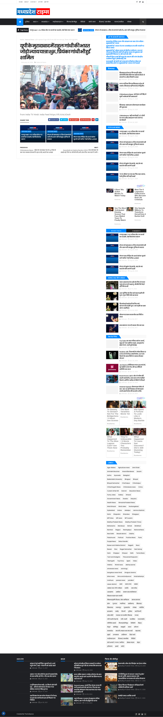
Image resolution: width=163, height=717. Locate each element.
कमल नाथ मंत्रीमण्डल (129, 592)
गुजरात (115, 604)
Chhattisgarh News (114, 487)
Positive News (131, 537)
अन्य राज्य (128, 584)
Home (21, 2)
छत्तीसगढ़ (131, 604)
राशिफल (124, 635)
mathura (110, 580)
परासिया (132, 619)
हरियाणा (109, 646)
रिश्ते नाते (132, 635)
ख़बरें (116, 646)
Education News (134, 491)
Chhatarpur (137, 483)
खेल (108, 604)
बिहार (140, 623)
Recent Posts (116, 231)
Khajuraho (117, 514)
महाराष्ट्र (137, 631)
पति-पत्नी (124, 619)
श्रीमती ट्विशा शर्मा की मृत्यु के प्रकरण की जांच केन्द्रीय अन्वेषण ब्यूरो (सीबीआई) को (124, 58)
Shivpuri (124, 553)
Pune (140, 537)
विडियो (83, 22)
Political (120, 537)
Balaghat (126, 475)
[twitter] (140, 2)
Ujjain (128, 561)
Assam (139, 471)
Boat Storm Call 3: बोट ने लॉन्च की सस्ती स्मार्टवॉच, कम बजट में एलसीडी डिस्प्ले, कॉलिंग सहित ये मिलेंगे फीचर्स (131, 378)
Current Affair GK (113, 491)
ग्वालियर (122, 604)
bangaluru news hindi (114, 572)
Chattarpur (126, 483)
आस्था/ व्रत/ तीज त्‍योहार (114, 588)
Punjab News (111, 541)
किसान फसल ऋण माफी (114, 596)
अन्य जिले (40, 2)
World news (119, 565)
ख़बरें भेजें (46, 2)
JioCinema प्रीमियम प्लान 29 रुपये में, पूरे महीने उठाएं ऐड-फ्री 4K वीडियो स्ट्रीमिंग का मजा (132, 367)
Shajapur (116, 553)
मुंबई (108, 635)
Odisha (131, 534)
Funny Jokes (111, 495)
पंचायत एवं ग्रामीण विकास (124, 615)
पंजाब (136, 615)
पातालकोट (141, 619)
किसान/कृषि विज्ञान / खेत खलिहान (118, 600)
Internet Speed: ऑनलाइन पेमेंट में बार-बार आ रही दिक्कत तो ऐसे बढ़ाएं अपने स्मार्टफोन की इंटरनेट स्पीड (131, 389)
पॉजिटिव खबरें (111, 623)
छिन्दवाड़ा (110, 607)
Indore (119, 510)
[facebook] (137, 2)
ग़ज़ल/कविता (119, 22)
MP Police (110, 518)
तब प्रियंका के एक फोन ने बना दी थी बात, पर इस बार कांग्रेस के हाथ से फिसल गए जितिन (43, 698)
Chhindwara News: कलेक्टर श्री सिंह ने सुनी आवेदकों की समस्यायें (132, 95)
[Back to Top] (145, 714)
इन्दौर (126, 588)
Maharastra (111, 526)
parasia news (120, 580)
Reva (137, 545)
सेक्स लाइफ (130, 642)
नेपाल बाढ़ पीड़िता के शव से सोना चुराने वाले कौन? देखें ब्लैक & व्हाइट (85, 138)
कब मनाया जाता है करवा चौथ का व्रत (131, 325)
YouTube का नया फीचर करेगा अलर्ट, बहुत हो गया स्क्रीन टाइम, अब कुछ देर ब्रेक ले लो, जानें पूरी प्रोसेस (132, 343)
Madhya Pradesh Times (133, 522)
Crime (140, 487)
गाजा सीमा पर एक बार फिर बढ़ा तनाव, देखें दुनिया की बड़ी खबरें (132, 175)
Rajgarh (130, 545)
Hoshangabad (133, 506)
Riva (115, 549)
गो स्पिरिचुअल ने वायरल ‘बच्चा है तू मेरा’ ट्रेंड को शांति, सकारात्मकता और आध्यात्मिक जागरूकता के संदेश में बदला (131, 676)
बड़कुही (123, 627)
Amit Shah (135, 467)
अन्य (120, 584)
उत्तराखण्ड (110, 592)
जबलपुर (118, 607)
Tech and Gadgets (113, 557)
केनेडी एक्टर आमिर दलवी (127, 696)
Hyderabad (111, 510)
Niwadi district (121, 534)
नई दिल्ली (138, 611)
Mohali (129, 526)
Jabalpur (127, 510)
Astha (109, 475)
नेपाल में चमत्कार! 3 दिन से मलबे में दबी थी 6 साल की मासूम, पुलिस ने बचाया (103, 30)
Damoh (124, 491)
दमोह (117, 611)
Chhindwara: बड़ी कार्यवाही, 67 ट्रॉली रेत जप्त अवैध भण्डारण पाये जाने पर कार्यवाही (132, 117)
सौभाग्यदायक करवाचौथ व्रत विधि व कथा (131, 315)
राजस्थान (116, 635)
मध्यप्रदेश (44, 22)
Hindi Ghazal (111, 506)
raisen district (112, 584)
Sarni (109, 553)
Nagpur (118, 530)
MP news (119, 518)
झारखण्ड (110, 611)
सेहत (138, 642)
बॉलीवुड (115, 627)
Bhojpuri (127, 479)
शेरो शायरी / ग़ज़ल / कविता (115, 642)
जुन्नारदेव (127, 607)
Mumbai (110, 530)
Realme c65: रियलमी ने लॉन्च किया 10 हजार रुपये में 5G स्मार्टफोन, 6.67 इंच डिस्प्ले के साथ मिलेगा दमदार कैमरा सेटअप (132, 355)
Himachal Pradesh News (127, 502)
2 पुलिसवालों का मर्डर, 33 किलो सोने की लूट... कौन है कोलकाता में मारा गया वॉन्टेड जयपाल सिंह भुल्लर (43, 687)
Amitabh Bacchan (113, 471)
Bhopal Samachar (113, 483)
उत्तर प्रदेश (134, 588)
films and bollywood (124, 576)
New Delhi (110, 534)
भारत (35, 22)
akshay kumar (130, 565)
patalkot (131, 580)
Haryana (133, 499)
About (26, 2)
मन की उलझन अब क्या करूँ (124, 631)
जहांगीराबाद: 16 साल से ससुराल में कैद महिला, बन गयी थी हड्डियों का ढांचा (87, 699)
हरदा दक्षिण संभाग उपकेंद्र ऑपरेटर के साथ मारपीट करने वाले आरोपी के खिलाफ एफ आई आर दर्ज (88, 676)
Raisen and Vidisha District (116, 545)
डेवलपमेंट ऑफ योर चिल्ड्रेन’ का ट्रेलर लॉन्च (132, 663)
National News (71, 30)
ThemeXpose (29, 714)
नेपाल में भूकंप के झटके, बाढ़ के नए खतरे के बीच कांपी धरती (131, 164)
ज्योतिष (141, 607)
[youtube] (143, 2)
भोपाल (136, 627)
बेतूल (108, 627)
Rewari (109, 549)
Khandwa (126, 514)
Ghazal (128, 495)
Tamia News (140, 553)
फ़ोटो (122, 646)
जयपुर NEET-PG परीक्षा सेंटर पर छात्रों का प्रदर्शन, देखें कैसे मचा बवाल (35, 30)
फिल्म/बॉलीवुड (72, 22)
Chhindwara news (129, 487)
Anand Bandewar (128, 471)
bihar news (111, 576)
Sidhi (131, 553)
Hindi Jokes (122, 506)
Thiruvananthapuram (130, 557)
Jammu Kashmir (138, 510)
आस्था (136, 584)
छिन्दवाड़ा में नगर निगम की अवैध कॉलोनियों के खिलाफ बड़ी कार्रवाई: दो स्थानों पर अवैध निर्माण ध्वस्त (132, 75)
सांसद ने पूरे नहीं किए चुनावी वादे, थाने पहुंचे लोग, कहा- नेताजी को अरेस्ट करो (43, 664)
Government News (113, 499)
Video (135, 561)
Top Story (120, 561)
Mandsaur (121, 526)
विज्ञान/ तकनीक (105, 22)
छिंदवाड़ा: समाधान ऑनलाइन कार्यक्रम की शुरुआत (132, 106)
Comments (136, 231)
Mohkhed (138, 526)
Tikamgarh (111, 561)
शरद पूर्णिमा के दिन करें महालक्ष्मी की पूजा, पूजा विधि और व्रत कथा (131, 294)
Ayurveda (117, 475)
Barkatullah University (114, 479)
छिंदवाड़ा (139, 604)
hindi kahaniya (139, 576)
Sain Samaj (138, 549)
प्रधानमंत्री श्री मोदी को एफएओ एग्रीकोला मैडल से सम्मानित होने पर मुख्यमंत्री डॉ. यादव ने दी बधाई (123, 62)
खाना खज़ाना (136, 600)
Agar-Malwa (111, 467)
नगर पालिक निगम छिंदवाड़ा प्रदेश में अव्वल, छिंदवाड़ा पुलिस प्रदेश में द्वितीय (131, 85)
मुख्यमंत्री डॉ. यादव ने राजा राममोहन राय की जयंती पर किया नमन (125, 47)
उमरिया (118, 592)
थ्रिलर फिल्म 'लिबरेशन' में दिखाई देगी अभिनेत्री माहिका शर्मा (130, 686)
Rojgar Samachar (126, 549)
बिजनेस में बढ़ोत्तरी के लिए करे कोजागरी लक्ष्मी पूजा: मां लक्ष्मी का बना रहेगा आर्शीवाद (132, 306)
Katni (109, 514)
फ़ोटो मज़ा (92, 22)
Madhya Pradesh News (115, 522)
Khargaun (135, 514)
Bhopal (135, 479)
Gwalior (125, 499)
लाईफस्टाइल (57, 22)
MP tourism (129, 518)
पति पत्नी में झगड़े (112, 619)
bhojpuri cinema (130, 572)
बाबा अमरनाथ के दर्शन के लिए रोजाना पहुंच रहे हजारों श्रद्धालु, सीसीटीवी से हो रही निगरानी (132, 284)
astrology (124, 569)
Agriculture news (124, 467)
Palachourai (111, 537)
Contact (33, 2)
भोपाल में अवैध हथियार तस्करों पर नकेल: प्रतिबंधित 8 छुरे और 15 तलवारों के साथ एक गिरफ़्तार (88, 665)
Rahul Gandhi (123, 541)
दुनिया (27, 22)
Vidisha (109, 565)
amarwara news (112, 569)
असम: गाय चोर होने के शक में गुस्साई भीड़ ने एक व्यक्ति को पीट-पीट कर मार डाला (43, 675)
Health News (111, 502)
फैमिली (133, 623)
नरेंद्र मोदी (110, 615)
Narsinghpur (127, 530)
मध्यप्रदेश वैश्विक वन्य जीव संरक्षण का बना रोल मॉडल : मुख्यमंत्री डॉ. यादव (125, 42)
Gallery (120, 495)
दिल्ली (123, 611)
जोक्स (129, 22)
